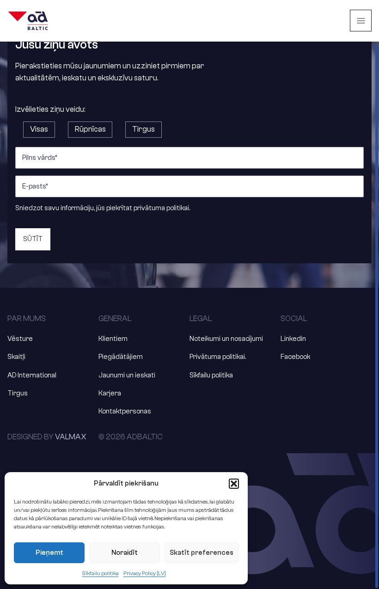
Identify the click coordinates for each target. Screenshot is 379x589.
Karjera (109, 393)
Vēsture (20, 339)
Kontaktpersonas (124, 411)
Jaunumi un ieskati (126, 375)
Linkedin (293, 339)
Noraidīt (124, 553)
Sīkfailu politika (100, 573)
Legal (201, 318)
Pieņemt (49, 553)
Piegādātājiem (120, 357)
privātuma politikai (161, 208)
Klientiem (113, 339)
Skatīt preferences (201, 553)
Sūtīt (33, 239)
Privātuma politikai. (218, 357)
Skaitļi (16, 357)
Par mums (26, 318)
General (115, 318)
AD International (31, 375)
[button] (233, 483)
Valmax (70, 436)
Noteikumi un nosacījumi (226, 339)
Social (294, 318)
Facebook (295, 357)
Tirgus (17, 393)
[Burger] (361, 20)
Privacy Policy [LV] (144, 573)
